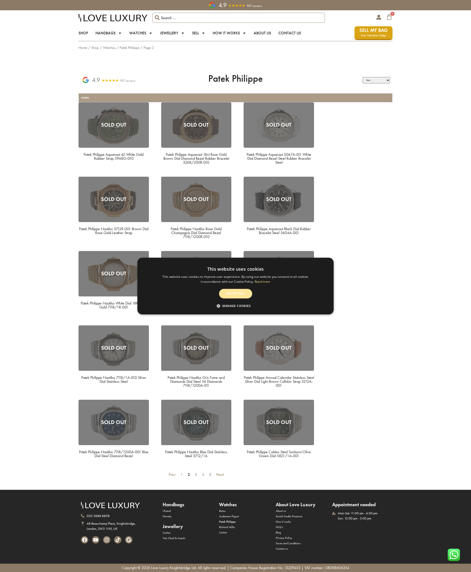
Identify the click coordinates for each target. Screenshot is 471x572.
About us (262, 33)
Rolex (222, 511)
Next (221, 474)
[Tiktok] (117, 540)
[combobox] (238, 18)
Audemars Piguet (229, 516)
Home (82, 47)
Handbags (105, 33)
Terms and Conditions (288, 543)
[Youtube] (95, 540)
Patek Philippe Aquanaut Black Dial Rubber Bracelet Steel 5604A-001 (279, 230)
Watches (137, 33)
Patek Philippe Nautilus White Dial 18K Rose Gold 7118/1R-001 (114, 305)
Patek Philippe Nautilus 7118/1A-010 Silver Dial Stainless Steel (113, 379)
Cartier (167, 532)
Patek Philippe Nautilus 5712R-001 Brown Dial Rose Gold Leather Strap (113, 230)
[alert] (235, 286)
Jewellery (169, 33)
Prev (171, 474)
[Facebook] (84, 540)
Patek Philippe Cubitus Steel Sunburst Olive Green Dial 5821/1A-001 (279, 454)
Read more (262, 281)
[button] (235, 305)
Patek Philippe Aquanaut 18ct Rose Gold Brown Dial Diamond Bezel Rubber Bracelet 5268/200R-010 (196, 158)
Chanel (167, 511)
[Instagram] (106, 540)
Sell (195, 33)
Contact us (289, 33)
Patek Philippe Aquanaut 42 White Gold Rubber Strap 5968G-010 (114, 156)
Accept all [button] (235, 294)
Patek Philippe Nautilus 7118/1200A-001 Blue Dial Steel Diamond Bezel (113, 454)
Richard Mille (227, 527)
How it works (226, 33)
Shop (83, 33)
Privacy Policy (284, 538)
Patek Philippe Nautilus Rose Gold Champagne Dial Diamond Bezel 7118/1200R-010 (196, 232)
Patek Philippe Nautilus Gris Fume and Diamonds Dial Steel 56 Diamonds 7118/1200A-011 (196, 381)
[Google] (128, 540)
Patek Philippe (129, 47)
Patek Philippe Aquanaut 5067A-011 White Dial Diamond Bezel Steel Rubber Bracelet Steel (279, 158)
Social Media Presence (289, 516)
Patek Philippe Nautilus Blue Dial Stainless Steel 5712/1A (196, 454)
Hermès (167, 516)
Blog (278, 532)
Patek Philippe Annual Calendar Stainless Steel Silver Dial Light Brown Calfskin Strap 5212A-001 (279, 381)
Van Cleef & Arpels (174, 538)
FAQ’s (279, 527)
